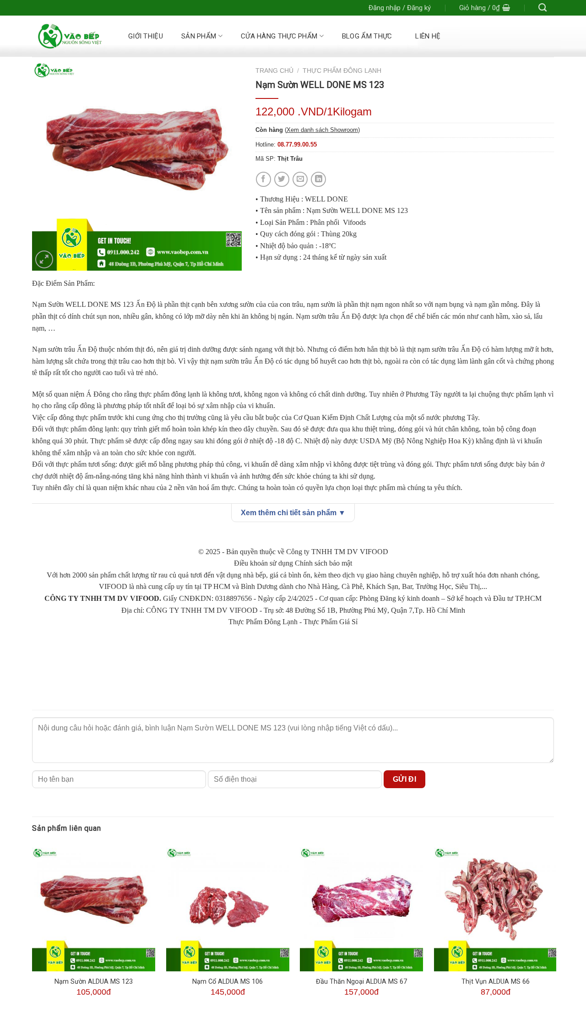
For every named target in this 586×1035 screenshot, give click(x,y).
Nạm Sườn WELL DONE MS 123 (83, 304)
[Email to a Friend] (300, 179)
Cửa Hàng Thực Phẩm (279, 36)
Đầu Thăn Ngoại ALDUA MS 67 (361, 982)
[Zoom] (44, 259)
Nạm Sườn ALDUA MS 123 (93, 982)
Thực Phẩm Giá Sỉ (331, 622)
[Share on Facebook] (263, 179)
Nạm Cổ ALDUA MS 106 (227, 982)
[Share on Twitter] (281, 179)
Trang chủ (274, 70)
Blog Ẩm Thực (367, 36)
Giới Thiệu (145, 36)
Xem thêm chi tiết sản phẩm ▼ (293, 513)
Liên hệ (427, 36)
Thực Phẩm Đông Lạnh (342, 70)
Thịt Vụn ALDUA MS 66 (495, 982)
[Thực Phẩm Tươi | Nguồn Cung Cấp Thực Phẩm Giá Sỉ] (69, 36)
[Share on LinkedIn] (318, 179)
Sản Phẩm (198, 36)
